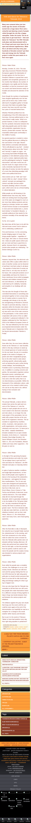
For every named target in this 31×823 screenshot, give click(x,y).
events (21, 626)
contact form (18, 772)
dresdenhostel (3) (8, 730)
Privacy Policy (15, 789)
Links (15, 779)
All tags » (5, 733)
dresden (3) (6, 727)
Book (3, 821)
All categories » (7, 708)
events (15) (5, 705)
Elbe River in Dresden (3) (10, 721)
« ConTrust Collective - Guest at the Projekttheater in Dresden (14, 644)
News (15, 786)
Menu (15, 821)
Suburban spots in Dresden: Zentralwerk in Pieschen (11, 674)
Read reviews (15, 764)
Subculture (14, 628)
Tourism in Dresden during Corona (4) (14, 718)
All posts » (6, 683)
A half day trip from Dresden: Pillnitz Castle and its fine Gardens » (16, 636)
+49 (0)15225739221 (19, 770)
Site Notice (15, 776)
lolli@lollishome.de (17, 768)
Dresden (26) (6, 693)
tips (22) (4, 702)
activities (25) (6, 696)
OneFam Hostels (7, 664)
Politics (24, 628)
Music (19, 628)
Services (21, 821)
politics (16, 626)
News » (5, 649)
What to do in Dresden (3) (10, 724)
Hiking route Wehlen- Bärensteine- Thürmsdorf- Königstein (14, 660)
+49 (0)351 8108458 (18, 766)
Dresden (11, 626)
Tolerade (8, 628)
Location (28, 821)
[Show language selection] (29, 3)
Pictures (9, 821)
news (25, 626)
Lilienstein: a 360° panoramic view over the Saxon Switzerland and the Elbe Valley (15, 669)
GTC (15, 782)
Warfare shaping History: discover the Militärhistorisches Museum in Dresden (15, 679)
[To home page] (10, 4)
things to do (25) (7, 699)
